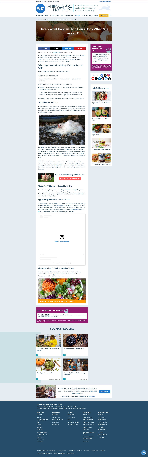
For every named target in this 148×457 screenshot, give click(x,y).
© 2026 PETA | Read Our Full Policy (46, 450)
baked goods (76, 209)
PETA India (101, 427)
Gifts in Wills (86, 429)
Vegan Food (46, 19)
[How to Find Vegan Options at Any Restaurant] (75, 369)
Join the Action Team (57, 419)
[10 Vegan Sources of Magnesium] (75, 345)
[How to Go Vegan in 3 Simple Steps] (101, 114)
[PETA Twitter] (105, 75)
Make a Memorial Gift (88, 422)
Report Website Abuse (59, 453)
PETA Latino (101, 437)
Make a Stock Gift (87, 427)
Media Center (71, 414)
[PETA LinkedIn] (99, 78)
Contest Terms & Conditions (75, 450)
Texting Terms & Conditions (98, 450)
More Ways (85, 441)
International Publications (40, 440)
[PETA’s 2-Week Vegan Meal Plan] (101, 144)
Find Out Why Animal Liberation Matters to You (42, 421)
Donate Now (86, 414)
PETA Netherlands (102, 422)
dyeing (40, 211)
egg (56, 203)
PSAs (69, 419)
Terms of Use (48, 453)
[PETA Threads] (109, 78)
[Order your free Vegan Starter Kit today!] (62, 290)
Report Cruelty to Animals (105, 1)
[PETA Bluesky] (106, 78)
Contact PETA (40, 437)
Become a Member (88, 417)
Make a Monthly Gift (88, 419)
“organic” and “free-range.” (69, 190)
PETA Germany (102, 419)
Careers (39, 417)
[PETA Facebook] (101, 75)
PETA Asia (100, 432)
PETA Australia (101, 429)
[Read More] (74, 391)
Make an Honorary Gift (88, 424)
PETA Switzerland (102, 424)
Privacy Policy (40, 453)
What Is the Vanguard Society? (88, 432)
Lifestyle (41, 19)
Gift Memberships (87, 438)
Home (37, 19)
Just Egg (46, 205)
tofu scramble (60, 205)
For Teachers (55, 424)
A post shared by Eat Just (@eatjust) (62, 263)
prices (42, 147)
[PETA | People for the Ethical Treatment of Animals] (40, 8)
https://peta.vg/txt (59, 320)
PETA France (101, 417)
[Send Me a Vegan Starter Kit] (62, 177)
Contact (64, 450)
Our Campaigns (56, 417)
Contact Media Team (73, 424)
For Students (55, 422)
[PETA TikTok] (102, 78)
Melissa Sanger (57, 52)
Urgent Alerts (55, 414)
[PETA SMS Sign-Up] (96, 78)
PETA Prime (40, 429)
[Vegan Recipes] (101, 130)
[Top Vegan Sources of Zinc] (48, 369)
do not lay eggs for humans (55, 274)
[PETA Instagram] (108, 75)
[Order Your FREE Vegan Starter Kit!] (101, 98)
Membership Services (88, 436)
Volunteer (39, 427)
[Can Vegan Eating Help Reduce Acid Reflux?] (48, 345)
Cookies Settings (70, 453)
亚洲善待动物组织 (102, 434)
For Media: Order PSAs (73, 422)
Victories (39, 424)
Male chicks (59, 165)
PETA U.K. (100, 414)
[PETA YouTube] (92, 78)
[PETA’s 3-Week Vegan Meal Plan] (101, 159)
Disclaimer (86, 450)
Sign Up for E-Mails (42, 432)
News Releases (71, 417)
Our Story (39, 414)
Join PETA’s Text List (42, 435)
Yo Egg (51, 205)
